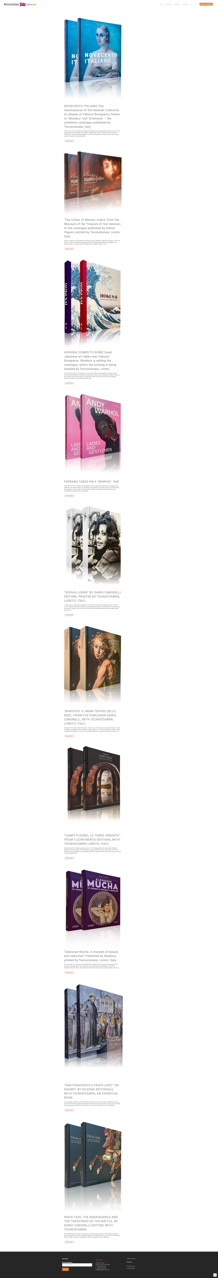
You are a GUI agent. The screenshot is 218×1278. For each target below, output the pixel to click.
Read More (69, 141)
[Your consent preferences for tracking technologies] (215, 1275)
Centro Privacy (131, 1258)
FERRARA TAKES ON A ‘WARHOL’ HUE (91, 481)
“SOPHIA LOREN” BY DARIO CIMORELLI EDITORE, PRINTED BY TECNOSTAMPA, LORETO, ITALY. (92, 597)
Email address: (67, 1262)
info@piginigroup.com (102, 1269)
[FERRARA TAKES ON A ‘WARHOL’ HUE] (92, 435)
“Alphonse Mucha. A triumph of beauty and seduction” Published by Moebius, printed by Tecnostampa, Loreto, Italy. (91, 956)
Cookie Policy (131, 1268)
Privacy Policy (131, 1266)
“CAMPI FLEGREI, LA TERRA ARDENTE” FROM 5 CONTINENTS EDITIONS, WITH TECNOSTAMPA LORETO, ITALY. (92, 840)
